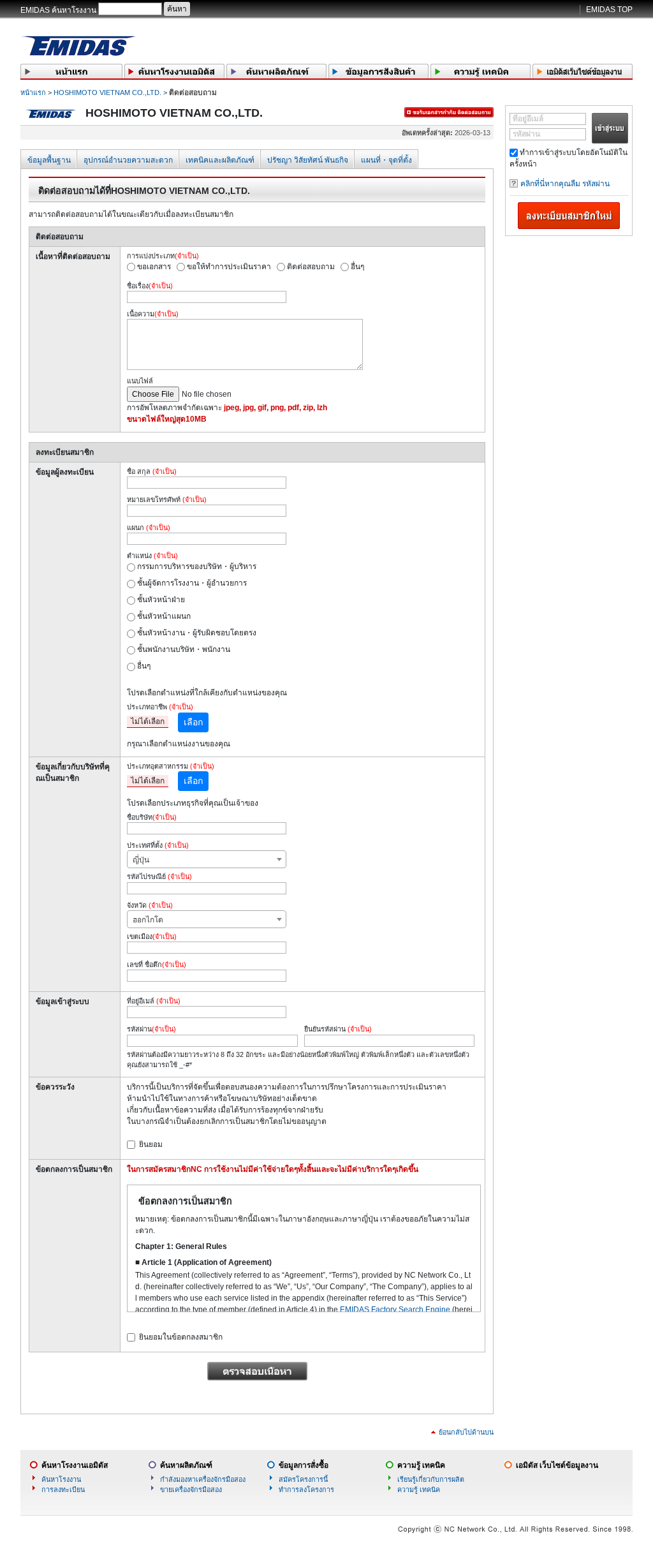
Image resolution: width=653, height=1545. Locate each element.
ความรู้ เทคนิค (421, 1465)
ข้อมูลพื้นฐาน (49, 160)
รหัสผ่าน (526, 133)
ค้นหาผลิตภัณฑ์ (186, 1465)
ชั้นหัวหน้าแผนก (164, 616)
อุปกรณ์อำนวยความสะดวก (128, 160)
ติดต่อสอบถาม (311, 266)
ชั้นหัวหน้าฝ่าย (161, 599)
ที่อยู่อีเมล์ (528, 118)
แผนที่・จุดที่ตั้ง (386, 160)
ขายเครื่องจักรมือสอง (191, 1489)
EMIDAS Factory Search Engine (395, 1309)
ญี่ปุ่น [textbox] (141, 859)
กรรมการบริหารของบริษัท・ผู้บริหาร (196, 566)
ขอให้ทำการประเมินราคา (229, 266)
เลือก (193, 722)
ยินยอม (151, 1144)
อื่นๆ (357, 266)
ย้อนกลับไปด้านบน (466, 1432)
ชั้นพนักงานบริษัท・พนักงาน (183, 649)
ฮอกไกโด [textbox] (148, 919)
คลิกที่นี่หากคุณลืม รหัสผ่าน (565, 183)
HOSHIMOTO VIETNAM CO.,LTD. (107, 92)
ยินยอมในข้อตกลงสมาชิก (181, 1337)
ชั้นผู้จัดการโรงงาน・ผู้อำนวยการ (192, 583)
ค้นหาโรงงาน (61, 1479)
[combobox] (206, 859)
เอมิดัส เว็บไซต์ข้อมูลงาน (557, 1465)
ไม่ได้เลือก (148, 721)
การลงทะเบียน (63, 1489)
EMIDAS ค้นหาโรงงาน (58, 10)
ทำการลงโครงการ (306, 1489)
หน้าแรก (33, 92)
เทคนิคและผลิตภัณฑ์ (220, 160)
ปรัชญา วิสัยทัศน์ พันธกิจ (307, 160)
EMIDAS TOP (609, 9)
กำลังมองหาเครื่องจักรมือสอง (203, 1479)
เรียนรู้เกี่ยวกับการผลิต (430, 1479)
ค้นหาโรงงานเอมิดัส (74, 1465)
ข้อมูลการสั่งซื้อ (303, 1465)
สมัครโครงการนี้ (303, 1479)
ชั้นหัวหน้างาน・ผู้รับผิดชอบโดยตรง (196, 632)
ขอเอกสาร (154, 266)
